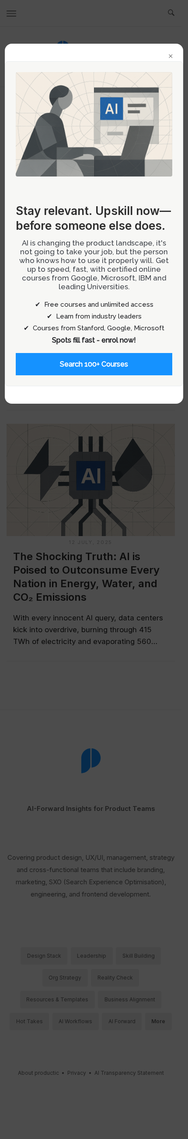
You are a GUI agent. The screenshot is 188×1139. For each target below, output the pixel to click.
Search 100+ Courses (94, 364)
